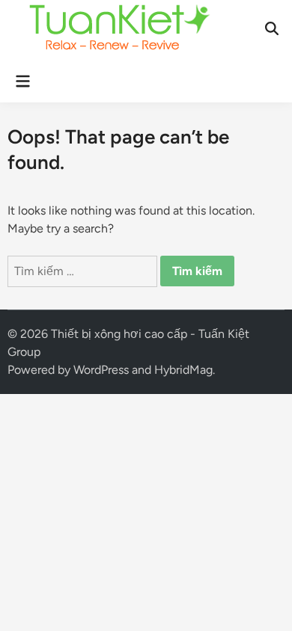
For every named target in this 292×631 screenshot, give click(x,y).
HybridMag (183, 370)
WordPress (101, 370)
